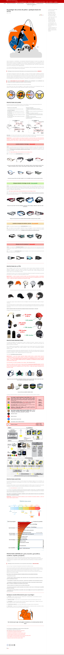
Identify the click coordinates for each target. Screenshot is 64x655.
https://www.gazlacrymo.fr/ (31, 362)
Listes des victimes (20, 3)
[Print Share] (14, 645)
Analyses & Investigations (31, 4)
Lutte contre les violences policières (51, 3)
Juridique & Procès (40, 3)
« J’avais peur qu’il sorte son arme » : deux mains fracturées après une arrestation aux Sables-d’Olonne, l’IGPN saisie (52, 19)
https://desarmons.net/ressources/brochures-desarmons (16, 630)
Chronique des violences (30, 3)
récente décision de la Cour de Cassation (17, 80)
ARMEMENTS (39, 71)
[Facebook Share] (7, 645)
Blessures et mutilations (11, 3)
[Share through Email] (12, 645)
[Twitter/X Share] (10, 645)
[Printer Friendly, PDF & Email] (41, 15)
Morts (5, 3)
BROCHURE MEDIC (36, 563)
